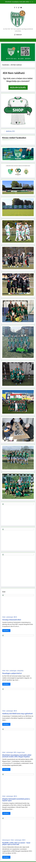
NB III (15, 617)
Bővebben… (6, 630)
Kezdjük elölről (18, 87)
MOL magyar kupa (19, 752)
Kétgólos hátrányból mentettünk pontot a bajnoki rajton (16, 799)
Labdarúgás (9, 617)
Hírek (3, 617)
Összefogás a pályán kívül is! (12, 673)
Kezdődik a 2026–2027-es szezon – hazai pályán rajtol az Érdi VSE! (16, 843)
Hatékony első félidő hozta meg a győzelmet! (17, 713)
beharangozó (6, 840)
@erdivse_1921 (10, 131)
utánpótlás (20, 670)
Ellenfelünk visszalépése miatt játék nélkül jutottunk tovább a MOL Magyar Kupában (17, 2)
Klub (7, 670)
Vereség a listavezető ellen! (11, 620)
